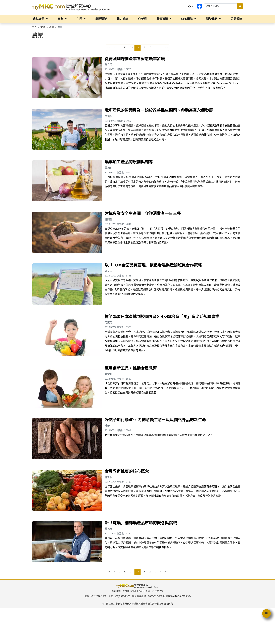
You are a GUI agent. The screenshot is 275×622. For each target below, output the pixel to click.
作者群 (142, 18)
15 (143, 47)
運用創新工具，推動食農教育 (131, 368)
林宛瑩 (108, 219)
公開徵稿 (236, 18)
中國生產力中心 (112, 604)
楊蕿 (107, 425)
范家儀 (108, 322)
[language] (190, 6)
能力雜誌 (122, 18)
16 (150, 47)
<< (109, 47)
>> (166, 47)
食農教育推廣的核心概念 (127, 471)
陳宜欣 (108, 64)
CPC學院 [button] (187, 18)
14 (137, 47)
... (119, 47)
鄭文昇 (108, 271)
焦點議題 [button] (39, 18)
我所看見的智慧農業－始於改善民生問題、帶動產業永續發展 (159, 110)
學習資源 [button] (163, 18)
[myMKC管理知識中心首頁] (72, 7)
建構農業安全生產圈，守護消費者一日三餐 (143, 213)
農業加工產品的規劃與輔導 (129, 162)
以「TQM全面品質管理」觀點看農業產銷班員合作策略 (153, 265)
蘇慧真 (108, 374)
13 (131, 47)
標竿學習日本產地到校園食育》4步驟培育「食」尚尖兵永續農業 (162, 316)
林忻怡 (108, 477)
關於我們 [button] (212, 18)
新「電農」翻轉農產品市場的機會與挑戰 (141, 523)
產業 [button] (61, 18)
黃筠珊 (108, 167)
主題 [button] (79, 18)
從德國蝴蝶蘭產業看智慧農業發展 (135, 59)
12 (125, 47)
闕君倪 (108, 116)
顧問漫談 (101, 18)
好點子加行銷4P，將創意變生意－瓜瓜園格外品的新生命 (155, 420)
